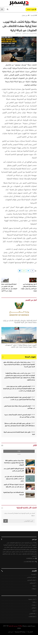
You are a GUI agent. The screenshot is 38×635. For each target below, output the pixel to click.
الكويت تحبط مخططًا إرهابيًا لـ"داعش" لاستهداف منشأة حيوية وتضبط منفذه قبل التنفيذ (21, 346)
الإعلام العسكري (31, 580)
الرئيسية (33, 574)
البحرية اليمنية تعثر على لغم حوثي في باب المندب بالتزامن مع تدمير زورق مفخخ (14, 479)
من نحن (10, 631)
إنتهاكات (33, 589)
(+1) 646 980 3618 (29, 562)
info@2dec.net (30, 558)
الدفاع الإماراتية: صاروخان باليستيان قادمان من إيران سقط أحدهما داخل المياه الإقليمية (20, 321)
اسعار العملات (32, 616)
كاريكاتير (34, 608)
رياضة (34, 602)
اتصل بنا (30, 631)
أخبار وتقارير (33, 583)
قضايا (34, 586)
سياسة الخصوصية (20, 631)
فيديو (34, 611)
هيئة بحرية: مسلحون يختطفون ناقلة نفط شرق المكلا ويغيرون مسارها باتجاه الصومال (14, 463)
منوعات (34, 605)
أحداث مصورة (32, 599)
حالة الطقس (32, 613)
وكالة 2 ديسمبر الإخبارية (15, 626)
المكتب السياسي (31, 577)
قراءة (19, 451)
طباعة (19, 454)
